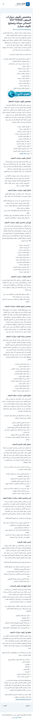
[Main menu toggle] (3, 4)
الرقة (15, 88)
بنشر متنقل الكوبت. (24, 153)
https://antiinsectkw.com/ (23, 699)
